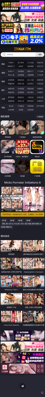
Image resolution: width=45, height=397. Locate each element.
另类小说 (21, 101)
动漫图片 (40, 89)
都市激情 (11, 97)
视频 (3, 73)
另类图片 (40, 92)
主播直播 (30, 75)
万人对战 (30, 62)
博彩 (3, 64)
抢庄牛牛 (40, 66)
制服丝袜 (11, 84)
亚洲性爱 (11, 80)
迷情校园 (11, 101)
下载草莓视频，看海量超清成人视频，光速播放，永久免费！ (22, 214)
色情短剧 (30, 110)
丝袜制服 (21, 75)
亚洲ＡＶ (11, 71)
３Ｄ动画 (40, 71)
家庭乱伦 (21, 97)
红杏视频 (11, 110)
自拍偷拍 (21, 71)
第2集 (12, 220)
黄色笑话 (30, 101)
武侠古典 (40, 97)
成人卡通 (30, 80)
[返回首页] (42, 392)
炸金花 (21, 66)
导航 (3, 107)
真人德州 (21, 62)
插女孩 (11, 106)
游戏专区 (40, 62)
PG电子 (11, 62)
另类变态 (40, 84)
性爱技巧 (40, 101)
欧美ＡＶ (30, 71)
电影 (3, 81)
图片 (3, 90)
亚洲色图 (21, 89)
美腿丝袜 (11, 92)
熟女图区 (30, 92)
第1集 (4, 220)
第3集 (20, 220)
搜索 (40, 54)
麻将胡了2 (11, 66)
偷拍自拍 (21, 80)
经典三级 (21, 84)
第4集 (28, 220)
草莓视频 (30, 106)
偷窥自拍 (11, 89)
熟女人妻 (11, 75)
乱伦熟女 (30, 84)
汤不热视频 (40, 106)
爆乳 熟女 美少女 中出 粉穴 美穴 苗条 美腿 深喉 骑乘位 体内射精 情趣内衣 (21, 225)
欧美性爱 (40, 80)
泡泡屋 (21, 110)
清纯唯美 (21, 92)
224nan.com (22, 49)
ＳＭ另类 (40, 75)
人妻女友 (30, 97)
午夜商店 (21, 106)
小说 (3, 99)
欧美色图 (30, 89)
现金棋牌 (30, 66)
